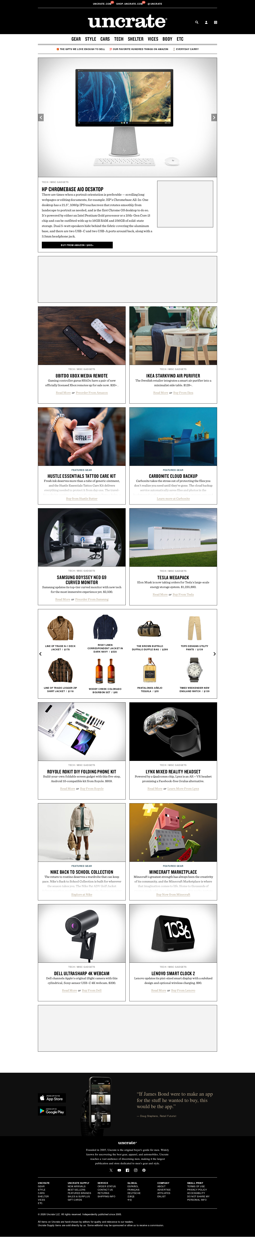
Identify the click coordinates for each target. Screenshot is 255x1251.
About (161, 1186)
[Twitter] (111, 1170)
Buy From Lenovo (183, 990)
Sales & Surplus (79, 1196)
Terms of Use (196, 1186)
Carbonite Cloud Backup (173, 476)
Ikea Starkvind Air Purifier (173, 375)
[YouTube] (119, 1170)
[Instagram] (136, 1170)
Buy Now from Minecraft (173, 894)
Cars (105, 39)
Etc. (40, 1203)
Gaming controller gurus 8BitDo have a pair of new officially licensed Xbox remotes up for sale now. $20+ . (81, 383)
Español (133, 1186)
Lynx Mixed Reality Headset (173, 771)
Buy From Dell (92, 990)
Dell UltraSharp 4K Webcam (82, 973)
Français (134, 1189)
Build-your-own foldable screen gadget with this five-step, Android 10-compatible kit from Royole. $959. (82, 779)
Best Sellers (76, 1189)
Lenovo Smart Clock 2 (173, 973)
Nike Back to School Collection (81, 872)
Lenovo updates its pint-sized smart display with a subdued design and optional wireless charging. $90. (173, 980)
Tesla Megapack (173, 577)
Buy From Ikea (183, 392)
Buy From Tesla (183, 594)
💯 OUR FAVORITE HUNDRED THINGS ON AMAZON (138, 49)
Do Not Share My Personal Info (198, 1198)
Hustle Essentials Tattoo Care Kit (82, 476)
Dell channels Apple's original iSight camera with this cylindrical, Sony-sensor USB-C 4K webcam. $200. (81, 980)
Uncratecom (102, 3)
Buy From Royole (92, 788)
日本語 (131, 1196)
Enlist (161, 1196)
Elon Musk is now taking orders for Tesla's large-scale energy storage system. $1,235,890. (173, 584)
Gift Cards (75, 1199)
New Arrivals (77, 1186)
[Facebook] (127, 1170)
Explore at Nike (81, 894)
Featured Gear (81, 470)
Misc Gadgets (59, 182)
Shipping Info (106, 1196)
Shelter (136, 39)
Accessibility (196, 1192)
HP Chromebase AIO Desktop (73, 189)
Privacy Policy (197, 1189)
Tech (119, 39)
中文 (130, 1199)
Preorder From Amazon (92, 392)
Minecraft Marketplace (173, 872)
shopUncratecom (129, 3)
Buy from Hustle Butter (81, 498)
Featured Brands (79, 1192)
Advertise (164, 1189)
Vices (153, 39)
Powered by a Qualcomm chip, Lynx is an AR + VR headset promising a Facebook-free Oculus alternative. (173, 779)
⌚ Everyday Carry (186, 49)
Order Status (107, 1186)
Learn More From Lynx (183, 788)
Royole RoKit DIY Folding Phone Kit (81, 771)
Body (167, 39)
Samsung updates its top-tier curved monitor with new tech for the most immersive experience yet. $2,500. (81, 589)
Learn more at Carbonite (173, 498)
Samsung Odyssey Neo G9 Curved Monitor (82, 579)
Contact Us (105, 1189)
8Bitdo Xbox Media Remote (82, 375)
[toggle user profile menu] (206, 23)
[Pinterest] (144, 1170)
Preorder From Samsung (91, 599)
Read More (63, 392)
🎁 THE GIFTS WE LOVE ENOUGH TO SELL (80, 49)
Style (90, 39)
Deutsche (134, 1192)
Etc (180, 39)
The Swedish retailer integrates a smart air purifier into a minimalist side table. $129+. (173, 383)
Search (196, 22)
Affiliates (163, 1192)
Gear (76, 39)
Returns (103, 1192)
